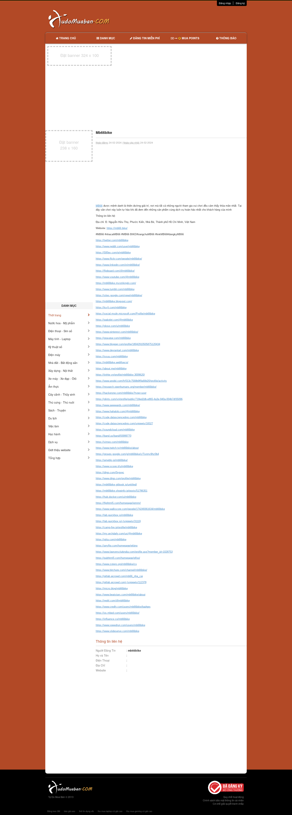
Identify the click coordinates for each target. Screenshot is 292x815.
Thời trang (54, 315)
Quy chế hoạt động (233, 797)
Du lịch (52, 418)
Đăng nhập (225, 3)
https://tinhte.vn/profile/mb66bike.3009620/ (120, 374)
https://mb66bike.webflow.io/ (112, 362)
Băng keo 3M (53, 811)
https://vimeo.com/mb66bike (112, 441)
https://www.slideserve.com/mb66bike (117, 631)
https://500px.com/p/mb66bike (113, 252)
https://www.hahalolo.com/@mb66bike (118, 411)
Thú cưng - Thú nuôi (61, 402)
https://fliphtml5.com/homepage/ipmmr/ (118, 502)
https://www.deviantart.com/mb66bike (117, 350)
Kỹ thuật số (55, 347)
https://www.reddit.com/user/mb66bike (118, 246)
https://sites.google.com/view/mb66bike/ (119, 295)
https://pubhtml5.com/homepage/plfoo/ (118, 557)
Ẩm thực (53, 386)
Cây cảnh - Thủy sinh (61, 394)
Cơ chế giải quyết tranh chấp (228, 803)
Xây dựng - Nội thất (60, 371)
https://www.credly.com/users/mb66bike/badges (123, 606)
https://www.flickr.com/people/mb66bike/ (119, 258)
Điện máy (54, 355)
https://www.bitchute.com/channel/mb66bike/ (121, 570)
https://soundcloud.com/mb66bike (115, 429)
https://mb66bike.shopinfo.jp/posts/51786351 (121, 490)
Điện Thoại (102, 660)
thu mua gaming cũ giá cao (139, 811)
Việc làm (53, 426)
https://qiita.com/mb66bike (111, 539)
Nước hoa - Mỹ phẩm (61, 323)
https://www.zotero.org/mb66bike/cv (116, 564)
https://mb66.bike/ (117, 228)
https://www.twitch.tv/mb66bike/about (117, 447)
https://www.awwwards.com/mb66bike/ (118, 405)
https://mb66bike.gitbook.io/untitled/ (116, 484)
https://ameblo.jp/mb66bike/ (112, 460)
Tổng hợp (54, 458)
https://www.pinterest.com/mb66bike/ (117, 331)
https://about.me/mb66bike (111, 368)
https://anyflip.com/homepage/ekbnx (117, 545)
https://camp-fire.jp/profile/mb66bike (116, 527)
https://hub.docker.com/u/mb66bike (116, 496)
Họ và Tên (102, 655)
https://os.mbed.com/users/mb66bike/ (117, 612)
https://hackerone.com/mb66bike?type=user (121, 392)
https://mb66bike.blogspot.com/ (114, 301)
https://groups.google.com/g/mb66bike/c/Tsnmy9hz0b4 (127, 454)
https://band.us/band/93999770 (113, 435)
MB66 (99, 205)
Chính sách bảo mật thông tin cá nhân (223, 800)
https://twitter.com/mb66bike (112, 240)
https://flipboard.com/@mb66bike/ (115, 270)
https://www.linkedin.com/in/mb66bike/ (118, 264)
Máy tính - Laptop (59, 339)
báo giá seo (69, 811)
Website (101, 670)
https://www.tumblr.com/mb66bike (115, 289)
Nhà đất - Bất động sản (62, 363)
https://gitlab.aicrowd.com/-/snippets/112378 (121, 582)
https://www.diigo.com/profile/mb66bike (118, 478)
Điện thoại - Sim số (60, 331)
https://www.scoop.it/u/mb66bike (114, 466)
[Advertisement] (188, 18)
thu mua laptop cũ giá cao (110, 811)
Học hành (54, 434)
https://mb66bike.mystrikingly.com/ (116, 283)
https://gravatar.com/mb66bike (113, 338)
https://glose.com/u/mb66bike (113, 325)
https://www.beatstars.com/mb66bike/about (120, 594)
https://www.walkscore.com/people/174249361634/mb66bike (130, 508)
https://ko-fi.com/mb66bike (111, 307)
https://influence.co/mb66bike (113, 618)
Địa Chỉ (100, 665)
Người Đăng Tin (106, 650)
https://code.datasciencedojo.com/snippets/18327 (124, 423)
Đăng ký (240, 3)
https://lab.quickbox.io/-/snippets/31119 (118, 521)
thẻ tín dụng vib (86, 811)
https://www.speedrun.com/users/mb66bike (120, 625)
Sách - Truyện (57, 410)
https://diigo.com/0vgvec (110, 472)
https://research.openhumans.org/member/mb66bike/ (126, 386)
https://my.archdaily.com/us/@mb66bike (119, 533)
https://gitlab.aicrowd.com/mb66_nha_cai (119, 576)
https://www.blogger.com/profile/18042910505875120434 (128, 344)
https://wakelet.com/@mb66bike (114, 319)
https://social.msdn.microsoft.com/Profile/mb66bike (125, 313)
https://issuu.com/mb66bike (112, 356)
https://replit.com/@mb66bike (113, 600)
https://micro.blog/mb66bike (112, 588)
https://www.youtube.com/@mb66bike (117, 276)
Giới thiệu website (59, 450)
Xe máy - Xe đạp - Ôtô (62, 379)
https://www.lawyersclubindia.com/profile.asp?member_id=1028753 (134, 551)
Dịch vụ (53, 442)
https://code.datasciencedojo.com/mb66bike (121, 417)
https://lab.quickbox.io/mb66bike (114, 515)
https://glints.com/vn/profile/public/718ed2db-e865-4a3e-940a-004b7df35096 (139, 399)
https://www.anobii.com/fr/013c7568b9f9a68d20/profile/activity (131, 380)
